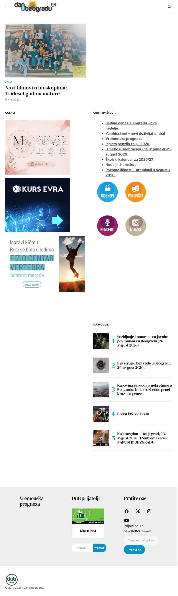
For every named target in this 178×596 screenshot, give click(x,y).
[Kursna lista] (37, 147)
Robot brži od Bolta (133, 413)
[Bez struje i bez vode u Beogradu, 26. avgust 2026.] (101, 365)
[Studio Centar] (88, 515)
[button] (7, 6)
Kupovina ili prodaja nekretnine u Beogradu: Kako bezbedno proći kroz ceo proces (144, 389)
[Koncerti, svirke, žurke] (107, 225)
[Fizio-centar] (45, 263)
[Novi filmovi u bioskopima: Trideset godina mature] (45, 51)
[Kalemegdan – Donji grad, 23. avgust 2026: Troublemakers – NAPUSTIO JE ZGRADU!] (101, 438)
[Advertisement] (45, 336)
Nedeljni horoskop (121, 164)
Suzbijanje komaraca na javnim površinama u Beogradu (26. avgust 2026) (142, 341)
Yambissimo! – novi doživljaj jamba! (135, 133)
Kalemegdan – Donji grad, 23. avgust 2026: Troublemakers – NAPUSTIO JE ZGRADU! (142, 438)
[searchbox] (82, 548)
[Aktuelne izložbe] (136, 225)
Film (9, 82)
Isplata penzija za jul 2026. (127, 144)
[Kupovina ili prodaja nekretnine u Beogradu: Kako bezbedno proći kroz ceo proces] (101, 389)
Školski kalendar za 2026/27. (129, 159)
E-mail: (146, 531)
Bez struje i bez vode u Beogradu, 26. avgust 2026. (144, 365)
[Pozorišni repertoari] (136, 191)
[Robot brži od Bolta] (101, 414)
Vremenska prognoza (123, 138)
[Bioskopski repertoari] (107, 191)
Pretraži (99, 548)
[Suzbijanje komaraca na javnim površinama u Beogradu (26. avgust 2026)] (101, 341)
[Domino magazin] (88, 530)
